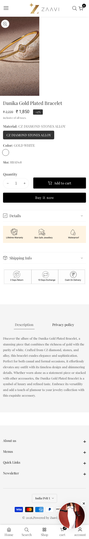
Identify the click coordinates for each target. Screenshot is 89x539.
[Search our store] (75, 8)
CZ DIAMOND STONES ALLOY (28, 136)
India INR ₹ (43, 498)
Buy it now (44, 197)
